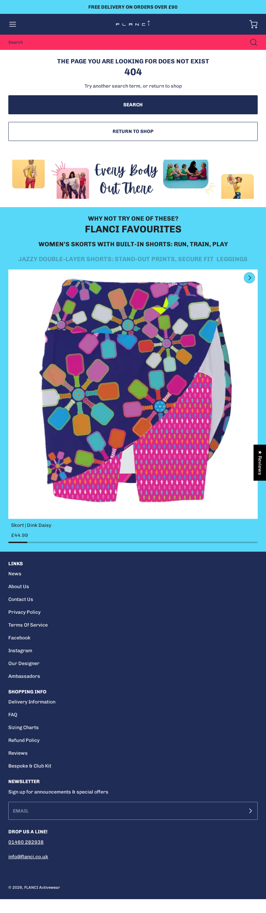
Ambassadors (24, 676)
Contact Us (20, 599)
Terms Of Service (28, 625)
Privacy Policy (24, 612)
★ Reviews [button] (260, 462)
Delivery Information (31, 702)
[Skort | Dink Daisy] (133, 394)
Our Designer (23, 663)
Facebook (19, 638)
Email (21, 811)
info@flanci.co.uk (28, 857)
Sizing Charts (23, 727)
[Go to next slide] (248, 277)
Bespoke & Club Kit (29, 766)
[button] (16, 24)
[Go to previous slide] (233, 277)
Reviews (18, 753)
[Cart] (250, 24)
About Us (18, 587)
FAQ (12, 715)
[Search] (250, 42)
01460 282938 (26, 842)
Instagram (20, 651)
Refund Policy (23, 740)
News (14, 574)
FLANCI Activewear (42, 887)
